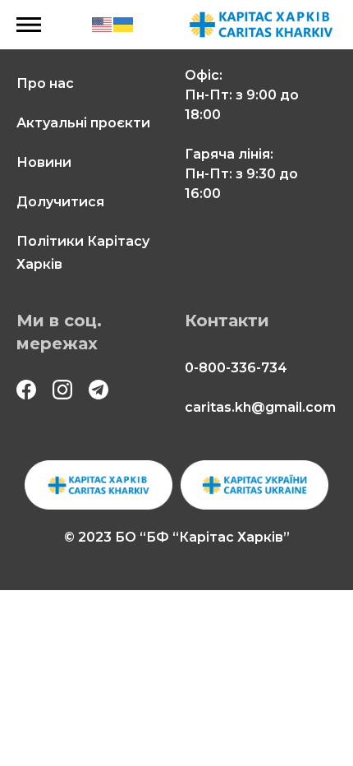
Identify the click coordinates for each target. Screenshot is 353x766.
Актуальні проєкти (83, 123)
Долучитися (60, 202)
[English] (102, 24)
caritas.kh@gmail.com (260, 407)
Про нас (45, 83)
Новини (43, 162)
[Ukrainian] (124, 24)
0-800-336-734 (236, 368)
